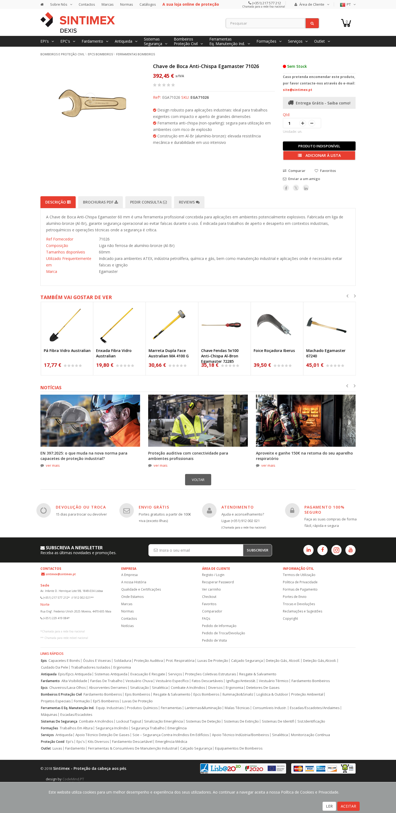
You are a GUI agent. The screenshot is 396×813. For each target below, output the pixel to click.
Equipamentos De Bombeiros (239, 748)
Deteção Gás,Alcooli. (319, 660)
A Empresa (129, 575)
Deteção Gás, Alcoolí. (283, 660)
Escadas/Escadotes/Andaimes (315, 708)
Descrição (56, 202)
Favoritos (209, 604)
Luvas (57, 748)
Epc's (81, 741)
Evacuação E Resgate (147, 674)
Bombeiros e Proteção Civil (62, 54)
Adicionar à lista (322, 155)
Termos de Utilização (299, 575)
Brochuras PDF (98, 202)
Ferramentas (171, 708)
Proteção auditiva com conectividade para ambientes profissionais (188, 455)
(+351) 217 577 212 (266, 3)
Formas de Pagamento (300, 589)
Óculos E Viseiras (97, 660)
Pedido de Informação (219, 626)
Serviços (175, 674)
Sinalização (139, 687)
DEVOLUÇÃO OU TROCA (81, 507)
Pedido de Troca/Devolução (223, 633)
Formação (82, 701)
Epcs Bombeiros (206, 694)
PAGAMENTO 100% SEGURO (324, 509)
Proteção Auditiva (148, 660)
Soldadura (122, 660)
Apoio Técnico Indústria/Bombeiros (240, 735)
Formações (49, 728)
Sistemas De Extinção (241, 721)
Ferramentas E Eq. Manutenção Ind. (67, 708)
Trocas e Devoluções (299, 604)
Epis (44, 660)
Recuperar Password (218, 582)
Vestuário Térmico (274, 681)
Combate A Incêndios (188, 687)
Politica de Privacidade (300, 582)
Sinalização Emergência (163, 721)
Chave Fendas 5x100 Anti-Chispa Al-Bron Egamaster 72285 (219, 356)
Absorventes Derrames (108, 687)
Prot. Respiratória (180, 660)
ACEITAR (348, 806)
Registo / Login (213, 575)
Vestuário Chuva (139, 681)
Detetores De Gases (263, 687)
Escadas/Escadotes (76, 714)
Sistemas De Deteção (203, 721)
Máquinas (49, 714)
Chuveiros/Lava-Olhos (67, 687)
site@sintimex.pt (297, 89)
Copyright (290, 618)
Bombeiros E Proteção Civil (61, 694)
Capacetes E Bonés (64, 660)
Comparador (212, 611)
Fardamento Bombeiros (310, 681)
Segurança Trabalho (148, 728)
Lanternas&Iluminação (203, 708)
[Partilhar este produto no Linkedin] (306, 188)
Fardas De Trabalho (106, 681)
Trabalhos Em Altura (76, 728)
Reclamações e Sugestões (302, 611)
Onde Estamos (132, 596)
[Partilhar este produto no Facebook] (286, 188)
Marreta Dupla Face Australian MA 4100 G (168, 353)
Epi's (70, 741)
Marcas (108, 4)
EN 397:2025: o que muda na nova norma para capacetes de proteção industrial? (83, 455)
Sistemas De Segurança (59, 721)
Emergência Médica (171, 741)
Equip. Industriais (110, 708)
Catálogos (148, 4)
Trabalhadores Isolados (90, 667)
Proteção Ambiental (307, 694)
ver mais (53, 465)
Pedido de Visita (214, 640)
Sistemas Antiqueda (111, 674)
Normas (126, 4)
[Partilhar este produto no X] (296, 188)
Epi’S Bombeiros (106, 701)
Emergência (177, 728)
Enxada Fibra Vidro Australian (113, 353)
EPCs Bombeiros (100, 54)
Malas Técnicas (237, 708)
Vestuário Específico (172, 681)
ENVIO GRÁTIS (154, 507)
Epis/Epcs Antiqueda (75, 674)
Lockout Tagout (128, 721)
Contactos (87, 4)
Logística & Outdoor (272, 694)
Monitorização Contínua (310, 735)
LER (329, 806)
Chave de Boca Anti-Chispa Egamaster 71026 (206, 66)
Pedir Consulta (146, 202)
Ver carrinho (211, 589)
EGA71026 (199, 97)
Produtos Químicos (142, 708)
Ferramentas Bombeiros (135, 54)
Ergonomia (122, 667)
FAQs (206, 618)
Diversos (215, 687)
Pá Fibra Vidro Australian (67, 350)
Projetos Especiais (56, 701)
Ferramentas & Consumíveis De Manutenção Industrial (132, 748)
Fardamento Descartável (132, 741)
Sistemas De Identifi (278, 721)
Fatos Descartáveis (207, 681)
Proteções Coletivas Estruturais (210, 674)
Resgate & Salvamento (257, 674)
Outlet (46, 748)
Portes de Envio (295, 596)
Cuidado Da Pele (54, 667)
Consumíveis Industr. (270, 708)
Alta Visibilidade (74, 681)
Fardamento (50, 681)
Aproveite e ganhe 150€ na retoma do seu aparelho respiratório (304, 455)
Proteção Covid (52, 741)
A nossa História (133, 582)
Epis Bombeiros (137, 694)
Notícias (127, 626)
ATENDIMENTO (237, 507)
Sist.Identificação (311, 721)
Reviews (187, 202)
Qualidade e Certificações (141, 589)
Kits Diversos (98, 741)
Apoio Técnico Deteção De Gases (102, 735)
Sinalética (160, 687)
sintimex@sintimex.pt (61, 574)
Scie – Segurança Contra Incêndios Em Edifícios (171, 735)
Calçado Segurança (247, 660)
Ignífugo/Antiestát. (241, 681)
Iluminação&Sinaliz (238, 694)
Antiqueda (49, 674)
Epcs (44, 687)
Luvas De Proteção (212, 660)
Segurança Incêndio (112, 728)
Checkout (209, 596)
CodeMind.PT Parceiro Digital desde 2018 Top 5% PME (78, 781)
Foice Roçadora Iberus (274, 350)
